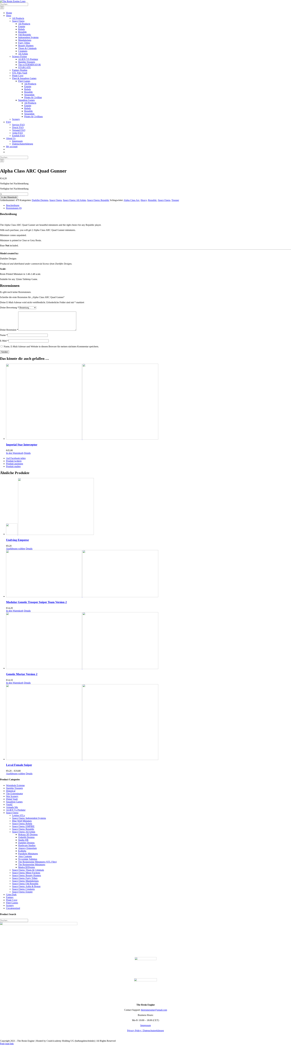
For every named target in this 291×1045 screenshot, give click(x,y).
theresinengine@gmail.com (154, 1010)
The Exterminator (14, 793)
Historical (10, 791)
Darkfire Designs (40, 200)
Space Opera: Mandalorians (25, 881)
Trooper (175, 200)
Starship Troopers (14, 788)
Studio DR (23, 840)
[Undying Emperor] (148, 506)
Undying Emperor (17, 540)
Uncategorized (13, 908)
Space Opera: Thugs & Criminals (28, 870)
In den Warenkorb (9, 197)
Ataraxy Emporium (27, 848)
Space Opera (55, 200)
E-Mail (4, 340)
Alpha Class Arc (131, 200)
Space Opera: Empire (22, 892)
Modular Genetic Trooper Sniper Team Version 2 (36, 602)
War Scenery (12, 796)
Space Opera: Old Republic (25, 883)
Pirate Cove (11, 900)
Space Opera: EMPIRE (23, 826)
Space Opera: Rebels (22, 823)
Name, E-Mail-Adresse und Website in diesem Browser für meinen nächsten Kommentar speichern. (51, 346)
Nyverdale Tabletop (27, 859)
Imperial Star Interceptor (21, 444)
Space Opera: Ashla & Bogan (26, 886)
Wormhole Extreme (15, 785)
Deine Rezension (9, 330)
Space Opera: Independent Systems (29, 818)
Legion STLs (18, 815)
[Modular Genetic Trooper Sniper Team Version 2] (148, 574)
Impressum (145, 1025)
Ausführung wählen (15, 548)
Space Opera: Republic (98, 200)
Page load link (7, 1043)
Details (27, 453)
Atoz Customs (25, 856)
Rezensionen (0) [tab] (14, 208)
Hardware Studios (26, 845)
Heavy (144, 200)
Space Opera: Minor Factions (26, 872)
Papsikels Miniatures (28, 853)
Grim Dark (11, 894)
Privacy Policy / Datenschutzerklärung (145, 1030)
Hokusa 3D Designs (28, 834)
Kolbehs (22, 851)
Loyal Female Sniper (19, 765)
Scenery (10, 905)
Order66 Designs (26, 837)
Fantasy (9, 897)
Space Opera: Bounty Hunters (26, 875)
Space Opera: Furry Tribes (24, 878)
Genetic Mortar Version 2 (21, 674)
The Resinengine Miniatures (31, 864)
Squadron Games (14, 801)
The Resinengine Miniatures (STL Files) (37, 861)
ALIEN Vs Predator (15, 810)
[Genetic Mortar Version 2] (148, 641)
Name (4, 335)
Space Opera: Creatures (23, 889)
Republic (152, 200)
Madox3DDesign (26, 867)
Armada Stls (12, 807)
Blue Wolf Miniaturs (22, 821)
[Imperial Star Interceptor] (148, 402)
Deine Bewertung (9, 307)
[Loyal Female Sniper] (148, 722)
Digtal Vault (12, 799)
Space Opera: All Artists (74, 200)
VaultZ (9, 804)
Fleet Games (12, 902)
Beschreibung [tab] (12, 205)
